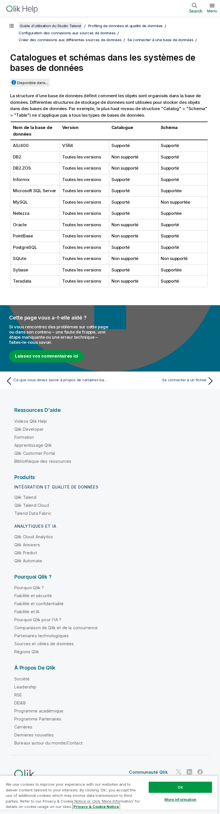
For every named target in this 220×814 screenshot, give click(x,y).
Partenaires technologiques (41, 635)
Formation (24, 437)
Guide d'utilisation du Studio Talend (50, 25)
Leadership (25, 686)
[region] (109, 794)
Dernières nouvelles (34, 734)
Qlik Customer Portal (34, 453)
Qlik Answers (27, 544)
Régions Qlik (26, 651)
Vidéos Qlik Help (30, 421)
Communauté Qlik (148, 772)
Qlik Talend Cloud (31, 505)
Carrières (23, 726)
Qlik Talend (25, 497)
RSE (18, 694)
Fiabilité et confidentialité (39, 603)
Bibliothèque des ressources (42, 461)
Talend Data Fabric (32, 513)
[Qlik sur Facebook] (200, 772)
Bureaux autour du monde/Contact (48, 742)
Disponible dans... (32, 82)
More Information (180, 799)
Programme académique (38, 710)
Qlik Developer (29, 429)
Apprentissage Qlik (33, 445)
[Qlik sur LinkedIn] (189, 772)
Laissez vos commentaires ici (46, 356)
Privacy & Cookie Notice (96, 806)
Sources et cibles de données (44, 643)
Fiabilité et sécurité (33, 595)
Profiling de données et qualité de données (125, 25)
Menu (212, 11)
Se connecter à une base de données (160, 39)
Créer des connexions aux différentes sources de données (70, 39)
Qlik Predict (25, 552)
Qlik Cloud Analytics (33, 536)
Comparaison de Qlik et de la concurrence (56, 627)
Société (22, 678)
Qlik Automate (28, 560)
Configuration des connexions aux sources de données (67, 33)
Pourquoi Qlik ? (29, 587)
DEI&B (20, 702)
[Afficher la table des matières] (11, 25)
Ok (180, 787)
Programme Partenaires (37, 718)
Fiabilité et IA (26, 611)
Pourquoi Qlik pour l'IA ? (37, 619)
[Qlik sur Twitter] (178, 772)
